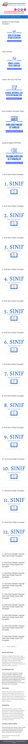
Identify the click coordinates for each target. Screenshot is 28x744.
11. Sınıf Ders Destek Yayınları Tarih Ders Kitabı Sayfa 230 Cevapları (13, 628)
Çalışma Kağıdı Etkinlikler (11, 143)
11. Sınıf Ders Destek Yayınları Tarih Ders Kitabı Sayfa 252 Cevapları (13, 564)
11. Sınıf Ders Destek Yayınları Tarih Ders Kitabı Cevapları (13, 555)
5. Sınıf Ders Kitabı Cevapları (13, 301)
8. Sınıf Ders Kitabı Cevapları (13, 396)
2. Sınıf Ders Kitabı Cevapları (13, 206)
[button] (27, 16)
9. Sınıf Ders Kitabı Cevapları (13, 427)
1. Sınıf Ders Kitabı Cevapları (13, 174)
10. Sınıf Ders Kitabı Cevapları (13, 459)
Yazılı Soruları (7, 52)
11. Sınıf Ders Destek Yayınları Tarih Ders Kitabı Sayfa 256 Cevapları (13, 596)
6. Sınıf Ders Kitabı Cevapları (13, 333)
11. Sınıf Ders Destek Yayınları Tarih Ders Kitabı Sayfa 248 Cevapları (13, 617)
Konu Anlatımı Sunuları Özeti (13, 111)
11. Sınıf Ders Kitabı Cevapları (13, 491)
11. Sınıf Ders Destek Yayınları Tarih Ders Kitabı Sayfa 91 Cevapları (13, 575)
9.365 (8, 646)
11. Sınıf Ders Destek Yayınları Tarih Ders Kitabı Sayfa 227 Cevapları (13, 638)
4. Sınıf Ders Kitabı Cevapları (13, 269)
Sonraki (13, 646)
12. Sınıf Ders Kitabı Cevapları (13, 522)
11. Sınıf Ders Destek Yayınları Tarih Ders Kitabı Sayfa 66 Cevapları (13, 586)
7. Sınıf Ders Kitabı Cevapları (13, 364)
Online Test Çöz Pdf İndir (11, 80)
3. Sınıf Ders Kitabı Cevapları (13, 238)
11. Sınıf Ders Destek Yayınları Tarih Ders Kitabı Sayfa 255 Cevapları (13, 607)
